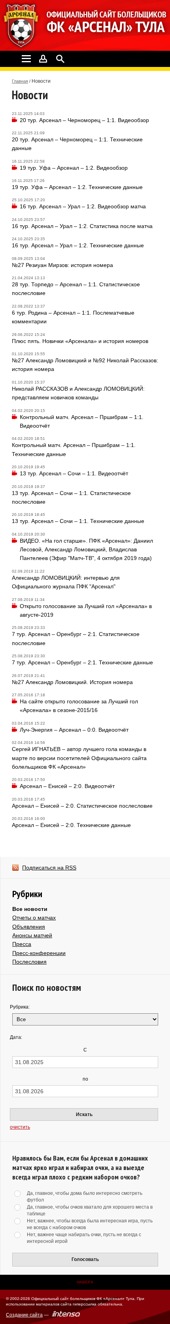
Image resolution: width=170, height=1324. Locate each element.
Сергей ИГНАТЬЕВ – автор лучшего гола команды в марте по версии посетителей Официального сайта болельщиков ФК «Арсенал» (79, 758)
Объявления (28, 926)
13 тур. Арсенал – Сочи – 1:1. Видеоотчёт (74, 473)
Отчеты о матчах (34, 917)
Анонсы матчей (32, 935)
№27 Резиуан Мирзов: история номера (62, 265)
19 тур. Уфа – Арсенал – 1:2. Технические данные (77, 187)
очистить (20, 1127)
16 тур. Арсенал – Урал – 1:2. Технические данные (78, 245)
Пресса (21, 944)
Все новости (29, 909)
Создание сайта (24, 1315)
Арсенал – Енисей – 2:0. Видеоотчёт (67, 786)
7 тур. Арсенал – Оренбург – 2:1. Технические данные (82, 662)
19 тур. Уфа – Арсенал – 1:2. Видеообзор (74, 168)
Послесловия (29, 962)
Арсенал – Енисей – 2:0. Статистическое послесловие (82, 806)
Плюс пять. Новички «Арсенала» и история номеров (80, 341)
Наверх (85, 1282)
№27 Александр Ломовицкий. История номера (72, 682)
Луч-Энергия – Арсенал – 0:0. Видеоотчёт (74, 730)
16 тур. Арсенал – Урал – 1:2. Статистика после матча (82, 226)
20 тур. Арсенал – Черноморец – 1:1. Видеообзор (84, 120)
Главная (20, 81)
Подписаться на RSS (49, 867)
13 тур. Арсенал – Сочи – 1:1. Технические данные (78, 521)
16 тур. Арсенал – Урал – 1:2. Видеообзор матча (83, 206)
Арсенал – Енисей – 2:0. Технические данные (71, 825)
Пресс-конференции (39, 953)
